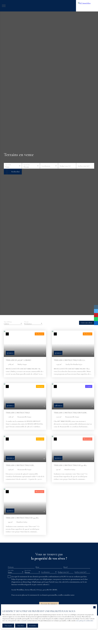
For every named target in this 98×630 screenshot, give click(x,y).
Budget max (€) (65, 166)
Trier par (26, 321)
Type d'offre (8, 164)
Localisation (46, 166)
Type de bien (26, 164)
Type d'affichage (8, 321)
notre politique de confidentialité (84, 621)
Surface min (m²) (83, 166)
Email (65, 567)
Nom (37, 567)
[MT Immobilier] (87, 5)
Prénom (11, 567)
